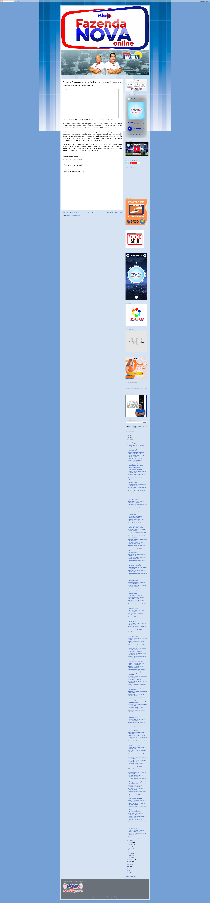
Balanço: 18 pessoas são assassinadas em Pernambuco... (137, 635)
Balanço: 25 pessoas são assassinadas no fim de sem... (137, 551)
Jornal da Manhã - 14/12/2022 (135, 766)
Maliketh (138, 426)
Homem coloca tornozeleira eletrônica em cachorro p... (135, 660)
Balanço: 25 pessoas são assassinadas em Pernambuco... (137, 817)
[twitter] (134, 134)
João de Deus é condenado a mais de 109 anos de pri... (137, 834)
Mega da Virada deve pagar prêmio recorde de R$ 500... (137, 493)
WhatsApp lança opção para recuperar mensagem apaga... (136, 526)
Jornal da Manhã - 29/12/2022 (135, 469)
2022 (128, 442)
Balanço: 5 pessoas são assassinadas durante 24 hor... (136, 592)
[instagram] (131, 134)
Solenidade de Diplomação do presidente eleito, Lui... (135, 810)
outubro (130, 842)
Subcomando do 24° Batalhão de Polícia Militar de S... (136, 733)
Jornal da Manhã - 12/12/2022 (135, 819)
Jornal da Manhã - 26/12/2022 (135, 548)
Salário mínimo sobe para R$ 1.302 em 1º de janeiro (136, 789)
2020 (128, 866)
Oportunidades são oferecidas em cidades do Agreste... (136, 744)
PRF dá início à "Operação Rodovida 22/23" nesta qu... (137, 751)
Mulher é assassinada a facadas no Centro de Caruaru (136, 583)
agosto (130, 846)
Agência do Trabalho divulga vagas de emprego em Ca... (137, 677)
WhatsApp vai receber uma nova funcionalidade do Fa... (136, 831)
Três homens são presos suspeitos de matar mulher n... (137, 555)
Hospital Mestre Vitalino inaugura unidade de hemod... (136, 523)
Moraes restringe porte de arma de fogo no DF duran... (137, 481)
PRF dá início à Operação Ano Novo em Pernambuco (137, 449)
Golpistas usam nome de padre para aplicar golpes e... (137, 688)
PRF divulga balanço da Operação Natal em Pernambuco (136, 517)
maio (129, 853)
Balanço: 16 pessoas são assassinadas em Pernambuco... (137, 769)
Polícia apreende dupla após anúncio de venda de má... (137, 782)
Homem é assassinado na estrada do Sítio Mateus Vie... (137, 754)
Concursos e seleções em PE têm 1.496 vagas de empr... (137, 540)
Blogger (137, 427)
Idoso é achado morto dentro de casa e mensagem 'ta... (137, 761)
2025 (128, 435)
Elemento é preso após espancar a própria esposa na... (136, 804)
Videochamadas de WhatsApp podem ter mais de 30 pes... (137, 589)
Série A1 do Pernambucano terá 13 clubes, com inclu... (136, 475)
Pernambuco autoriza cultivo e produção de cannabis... (135, 478)
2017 (128, 872)
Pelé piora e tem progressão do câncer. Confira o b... (136, 601)
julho (129, 849)
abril (129, 855)
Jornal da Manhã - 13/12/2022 (135, 798)
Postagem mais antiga (114, 212)
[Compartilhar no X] (78, 159)
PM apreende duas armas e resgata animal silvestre (136, 611)
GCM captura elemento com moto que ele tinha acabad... (137, 701)
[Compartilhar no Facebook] (79, 159)
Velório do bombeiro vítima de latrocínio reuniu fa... (136, 520)
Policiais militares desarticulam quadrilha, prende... (136, 607)
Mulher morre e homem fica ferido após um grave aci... (137, 695)
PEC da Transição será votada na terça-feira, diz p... (136, 729)
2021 (128, 864)
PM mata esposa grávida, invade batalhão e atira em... (136, 642)
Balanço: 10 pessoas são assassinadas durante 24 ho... (137, 657)
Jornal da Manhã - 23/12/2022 (135, 577)
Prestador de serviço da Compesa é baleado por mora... (136, 711)
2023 (128, 439)
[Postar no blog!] (76, 159)
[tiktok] (139, 134)
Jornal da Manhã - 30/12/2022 (135, 458)
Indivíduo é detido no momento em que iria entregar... (137, 485)
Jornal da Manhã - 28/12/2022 (135, 496)
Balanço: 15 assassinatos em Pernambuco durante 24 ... (135, 461)
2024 (128, 437)
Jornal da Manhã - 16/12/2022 (135, 714)
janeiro (130, 861)
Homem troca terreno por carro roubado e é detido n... (136, 564)
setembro (130, 844)
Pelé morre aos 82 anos (134, 467)
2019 (128, 868)
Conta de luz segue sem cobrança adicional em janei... (136, 446)
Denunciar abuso (131, 876)
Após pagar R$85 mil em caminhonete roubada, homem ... (137, 617)
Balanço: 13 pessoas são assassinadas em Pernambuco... (137, 498)
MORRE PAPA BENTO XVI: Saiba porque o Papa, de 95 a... (136, 453)
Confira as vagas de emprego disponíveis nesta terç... (135, 785)
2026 (128, 433)
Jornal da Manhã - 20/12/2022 (135, 651)
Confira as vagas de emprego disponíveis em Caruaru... (135, 708)
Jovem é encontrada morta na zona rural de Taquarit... (137, 586)
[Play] (130, 128)
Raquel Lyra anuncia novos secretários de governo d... (135, 464)
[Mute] (134, 128)
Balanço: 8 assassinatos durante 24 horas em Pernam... (136, 579)
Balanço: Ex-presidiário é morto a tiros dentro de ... (136, 723)
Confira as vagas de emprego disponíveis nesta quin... (135, 837)
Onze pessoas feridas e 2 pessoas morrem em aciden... (136, 598)
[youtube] (136, 134)
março (130, 857)
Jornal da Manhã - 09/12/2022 (135, 825)
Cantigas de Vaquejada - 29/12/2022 (136, 490)
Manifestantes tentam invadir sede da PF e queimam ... (137, 792)
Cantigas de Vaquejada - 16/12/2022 (136, 735)
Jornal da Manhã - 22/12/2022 (135, 595)
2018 (128, 870)
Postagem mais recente (71, 212)
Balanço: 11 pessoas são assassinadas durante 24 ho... (137, 748)
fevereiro (131, 859)
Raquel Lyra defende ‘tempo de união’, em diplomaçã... (136, 664)
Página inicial (93, 212)
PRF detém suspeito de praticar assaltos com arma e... (135, 776)
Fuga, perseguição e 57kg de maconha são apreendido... (137, 505)
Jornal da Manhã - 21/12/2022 (135, 629)
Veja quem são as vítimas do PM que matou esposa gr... (137, 645)
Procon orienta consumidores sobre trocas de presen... (137, 530)
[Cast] (144, 128)
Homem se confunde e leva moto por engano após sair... (137, 779)
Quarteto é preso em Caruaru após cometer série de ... (136, 726)
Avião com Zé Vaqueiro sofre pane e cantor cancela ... (137, 546)
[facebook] (129, 134)
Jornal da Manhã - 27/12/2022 (135, 511)
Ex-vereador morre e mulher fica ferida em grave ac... (136, 698)
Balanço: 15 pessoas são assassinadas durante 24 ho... (137, 513)
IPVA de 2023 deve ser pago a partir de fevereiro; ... (137, 533)
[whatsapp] (142, 134)
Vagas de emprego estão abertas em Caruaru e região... (137, 649)
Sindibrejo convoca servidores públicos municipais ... (135, 667)
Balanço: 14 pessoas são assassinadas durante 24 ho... (137, 472)
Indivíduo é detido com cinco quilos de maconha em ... (137, 654)
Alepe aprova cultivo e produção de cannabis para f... (137, 716)
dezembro (131, 443)
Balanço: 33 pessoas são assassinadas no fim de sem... (137, 685)
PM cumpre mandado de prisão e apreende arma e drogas (136, 670)
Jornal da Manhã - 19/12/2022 (135, 679)
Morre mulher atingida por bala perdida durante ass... (136, 502)
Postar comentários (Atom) (73, 215)
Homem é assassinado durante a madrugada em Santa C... (136, 508)
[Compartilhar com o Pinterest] (81, 159)
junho (130, 851)
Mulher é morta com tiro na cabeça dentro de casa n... (137, 757)
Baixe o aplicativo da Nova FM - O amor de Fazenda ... (136, 720)
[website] (144, 134)
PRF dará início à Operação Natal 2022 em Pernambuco (137, 614)
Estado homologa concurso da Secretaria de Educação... (135, 814)
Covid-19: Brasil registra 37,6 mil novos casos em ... (136, 456)
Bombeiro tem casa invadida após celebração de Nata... (136, 558)
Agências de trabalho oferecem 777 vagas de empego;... (137, 627)
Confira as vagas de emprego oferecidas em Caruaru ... (135, 543)
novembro (131, 840)
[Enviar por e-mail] (75, 159)
